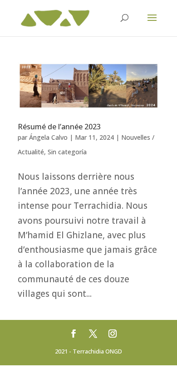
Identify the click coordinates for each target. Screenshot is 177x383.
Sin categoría (67, 151)
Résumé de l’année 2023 (59, 127)
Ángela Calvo (48, 137)
